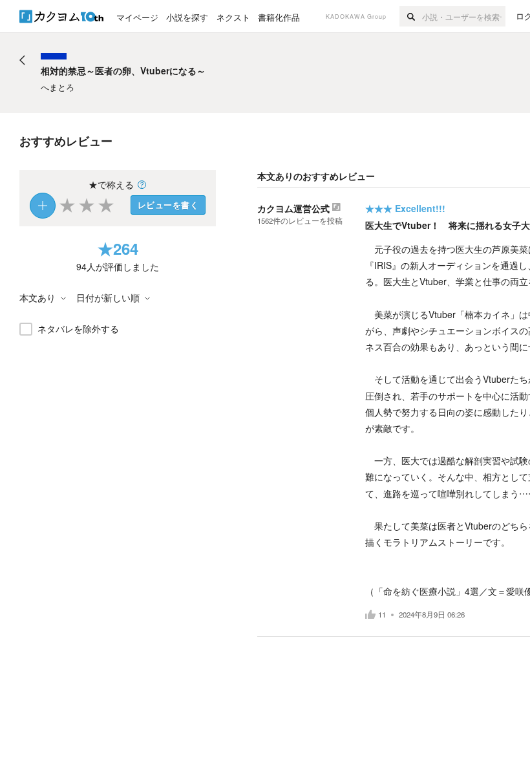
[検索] (410, 16)
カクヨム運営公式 (293, 208)
